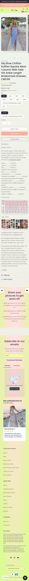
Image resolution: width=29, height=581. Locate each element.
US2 (4, 96)
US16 (24, 99)
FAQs (4, 456)
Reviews (5, 511)
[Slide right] (18, 58)
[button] (2, 10)
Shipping (3, 90)
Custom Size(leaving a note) (12, 103)
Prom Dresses (7, 496)
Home (5, 485)
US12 (11, 99)
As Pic (5, 113)
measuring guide (14, 160)
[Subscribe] (24, 355)
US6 (16, 96)
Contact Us (6, 525)
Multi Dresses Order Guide (11, 467)
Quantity (3, 120)
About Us (6, 521)
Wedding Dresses (8, 489)
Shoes (5, 500)
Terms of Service (8, 471)
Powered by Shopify (18, 577)
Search (5, 453)
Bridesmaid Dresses (9, 493)
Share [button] (5, 270)
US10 (4, 99)
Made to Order (7, 507)
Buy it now (14, 133)
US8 (23, 96)
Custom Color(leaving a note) (12, 116)
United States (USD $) (14, 568)
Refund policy (7, 475)
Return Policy (7, 460)
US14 (17, 99)
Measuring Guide (8, 464)
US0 (4, 106)
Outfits (5, 504)
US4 (10, 96)
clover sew (12, 577)
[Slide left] (11, 58)
